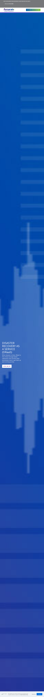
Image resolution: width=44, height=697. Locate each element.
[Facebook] (38, 6)
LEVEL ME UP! (6, 366)
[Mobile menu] (23, 10)
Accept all (39, 694)
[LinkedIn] (39, 6)
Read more (34, 694)
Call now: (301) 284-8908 (9, 3)
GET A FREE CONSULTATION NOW (33, 9)
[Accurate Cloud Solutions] (9, 10)
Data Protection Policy (24, 694)
